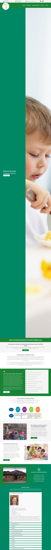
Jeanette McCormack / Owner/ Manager (17, 493)
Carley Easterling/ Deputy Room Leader (16, 530)
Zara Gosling (13, 546)
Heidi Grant (13, 539)
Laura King (12, 537)
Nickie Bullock (13, 528)
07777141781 (7, 1)
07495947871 (19, 1)
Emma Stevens (13, 541)
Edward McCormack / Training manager (16, 535)
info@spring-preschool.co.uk (31, 1)
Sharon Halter (13, 526)
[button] (6, 175)
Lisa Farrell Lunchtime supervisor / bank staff (17, 548)
